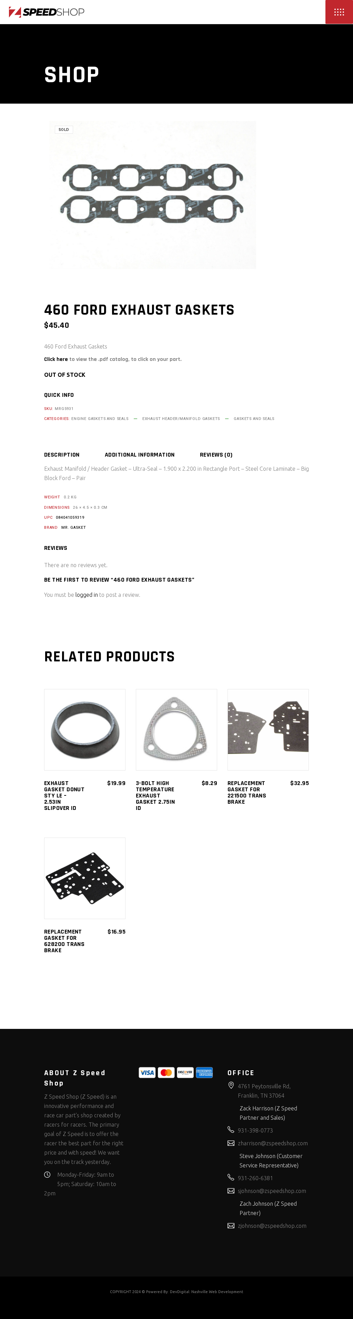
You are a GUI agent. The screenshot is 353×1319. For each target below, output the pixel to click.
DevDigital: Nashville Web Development (206, 1292)
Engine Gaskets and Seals (100, 419)
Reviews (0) (216, 455)
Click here (56, 359)
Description (62, 455)
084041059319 (70, 517)
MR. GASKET (73, 528)
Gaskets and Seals (254, 419)
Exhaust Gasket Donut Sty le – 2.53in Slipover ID (64, 795)
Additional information (140, 455)
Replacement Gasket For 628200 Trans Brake (64, 941)
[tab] (73, 455)
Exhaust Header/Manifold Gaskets (181, 419)
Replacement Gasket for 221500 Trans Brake (247, 792)
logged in (86, 595)
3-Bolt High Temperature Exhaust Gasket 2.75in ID (155, 795)
